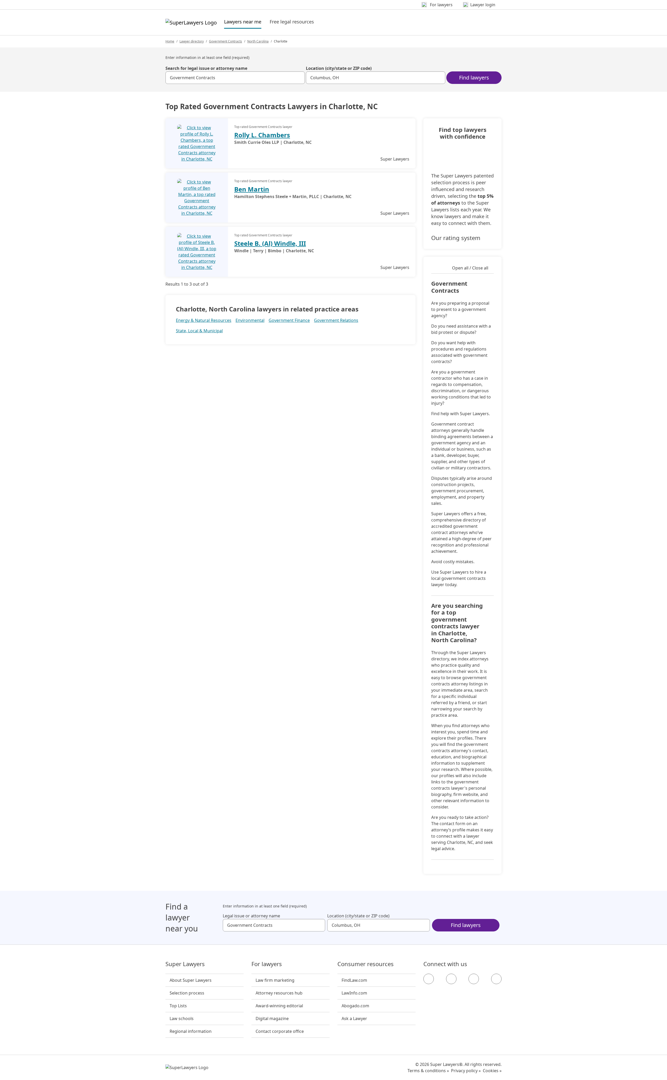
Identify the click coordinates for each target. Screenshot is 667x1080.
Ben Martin (251, 189)
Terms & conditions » (428, 1070)
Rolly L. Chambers (262, 135)
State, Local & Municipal (199, 331)
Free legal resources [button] (292, 22)
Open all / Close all (470, 268)
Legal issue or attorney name (251, 916)
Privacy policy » (466, 1070)
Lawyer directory (192, 41)
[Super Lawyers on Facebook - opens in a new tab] (428, 979)
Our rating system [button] (455, 237)
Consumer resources (365, 964)
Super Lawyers (185, 964)
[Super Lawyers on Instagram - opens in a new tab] (451, 979)
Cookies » (492, 1070)
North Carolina (258, 41)
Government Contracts (225, 41)
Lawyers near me (242, 21)
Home (169, 41)
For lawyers (266, 964)
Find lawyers (474, 77)
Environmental (250, 320)
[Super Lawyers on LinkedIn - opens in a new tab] (496, 979)
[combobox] (235, 77)
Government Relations (336, 320)
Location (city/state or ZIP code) (339, 68)
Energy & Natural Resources (203, 320)
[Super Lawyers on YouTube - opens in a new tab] (473, 979)
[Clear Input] (298, 78)
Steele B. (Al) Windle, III (270, 243)
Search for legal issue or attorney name (206, 68)
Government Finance (289, 320)
